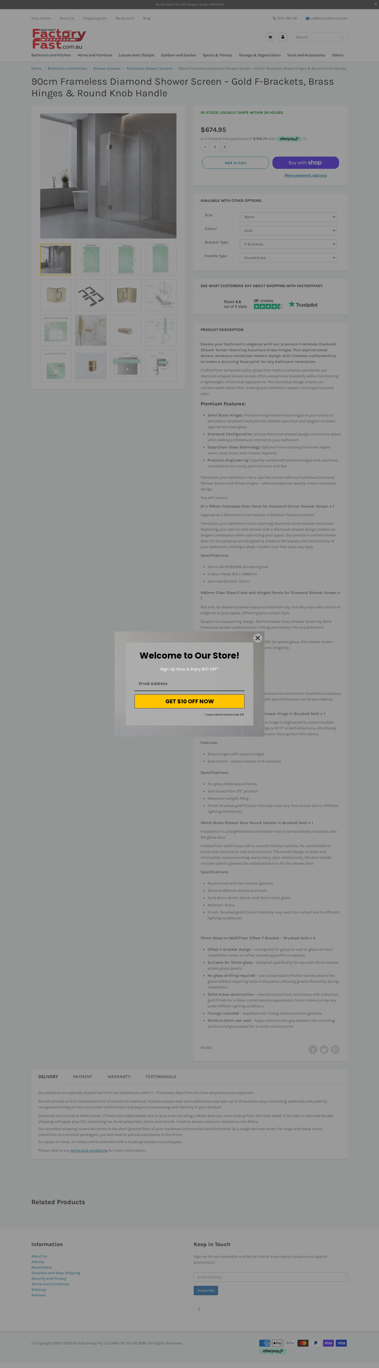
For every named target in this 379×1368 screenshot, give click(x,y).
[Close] (257, 638)
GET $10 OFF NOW (189, 701)
